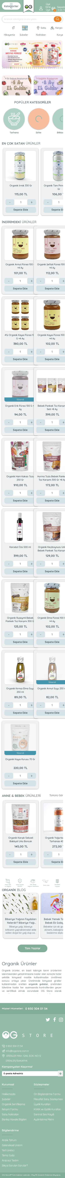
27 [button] (54, 68)
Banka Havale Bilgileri (14, 1119)
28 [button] (56, 68)
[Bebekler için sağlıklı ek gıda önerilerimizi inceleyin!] (32, 1034)
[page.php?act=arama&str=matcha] (32, 54)
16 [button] (32, 68)
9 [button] (18, 68)
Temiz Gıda (8, 1155)
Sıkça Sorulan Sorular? (15, 1165)
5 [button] (10, 68)
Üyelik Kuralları (42, 1104)
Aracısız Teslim (10, 1160)
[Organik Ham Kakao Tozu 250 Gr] (20, 456)
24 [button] (48, 68)
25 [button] (50, 68)
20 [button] (40, 68)
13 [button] (26, 68)
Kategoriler (11, 6)
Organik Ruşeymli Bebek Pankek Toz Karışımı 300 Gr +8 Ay (20, 619)
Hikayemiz (9, 34)
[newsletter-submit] (60, 1073)
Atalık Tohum (9, 1140)
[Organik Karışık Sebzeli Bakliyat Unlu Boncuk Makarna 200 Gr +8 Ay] (21, 818)
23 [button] (46, 68)
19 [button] (38, 68)
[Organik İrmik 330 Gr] (21, 166)
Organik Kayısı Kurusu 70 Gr (20, 759)
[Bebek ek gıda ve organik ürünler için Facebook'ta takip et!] (53, 1019)
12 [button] (24, 68)
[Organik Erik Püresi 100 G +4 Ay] (20, 385)
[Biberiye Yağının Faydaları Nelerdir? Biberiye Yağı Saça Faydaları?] (20, 903)
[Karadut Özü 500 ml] (20, 527)
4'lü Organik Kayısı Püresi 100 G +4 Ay (20, 336)
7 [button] (14, 68)
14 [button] (28, 68)
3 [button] (6, 68)
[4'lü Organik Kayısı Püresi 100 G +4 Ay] (20, 314)
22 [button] (44, 68)
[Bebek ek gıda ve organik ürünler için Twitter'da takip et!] (46, 1019)
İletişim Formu (10, 1109)
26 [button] (52, 68)
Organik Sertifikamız (13, 1104)
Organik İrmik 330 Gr (21, 185)
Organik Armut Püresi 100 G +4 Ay (20, 266)
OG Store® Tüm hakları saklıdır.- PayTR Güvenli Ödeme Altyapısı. (31, 1175)
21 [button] (42, 68)
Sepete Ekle (20, 209)
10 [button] (20, 68)
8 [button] (16, 68)
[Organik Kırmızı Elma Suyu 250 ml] (20, 668)
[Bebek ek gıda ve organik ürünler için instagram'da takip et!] (59, 1019)
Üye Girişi (48, 5)
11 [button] (22, 68)
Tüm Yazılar (33, 948)
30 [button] (60, 68)
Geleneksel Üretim (12, 1145)
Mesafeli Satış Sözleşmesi (48, 1099)
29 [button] (58, 68)
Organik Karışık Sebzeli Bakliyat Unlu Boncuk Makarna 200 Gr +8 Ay (20, 839)
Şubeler (24, 34)
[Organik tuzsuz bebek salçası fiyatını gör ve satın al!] (28, 6)
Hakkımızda (8, 1094)
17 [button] (34, 68)
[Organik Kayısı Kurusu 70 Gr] (20, 739)
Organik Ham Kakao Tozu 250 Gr (20, 478)
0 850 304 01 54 (36, 1008)
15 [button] (30, 68)
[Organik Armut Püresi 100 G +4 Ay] (20, 244)
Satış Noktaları (41, 31)
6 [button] (12, 68)
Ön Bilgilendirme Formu (47, 1094)
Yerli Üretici (8, 1150)
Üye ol (48, 11)
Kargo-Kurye (59, 31)
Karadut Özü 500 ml (20, 547)
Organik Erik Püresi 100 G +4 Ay (20, 407)
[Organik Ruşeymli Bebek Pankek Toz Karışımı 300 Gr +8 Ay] (20, 597)
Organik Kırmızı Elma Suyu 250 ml (20, 690)
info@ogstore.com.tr (17, 1050)
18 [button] (36, 68)
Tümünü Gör (56, 795)
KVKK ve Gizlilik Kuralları (47, 1109)
